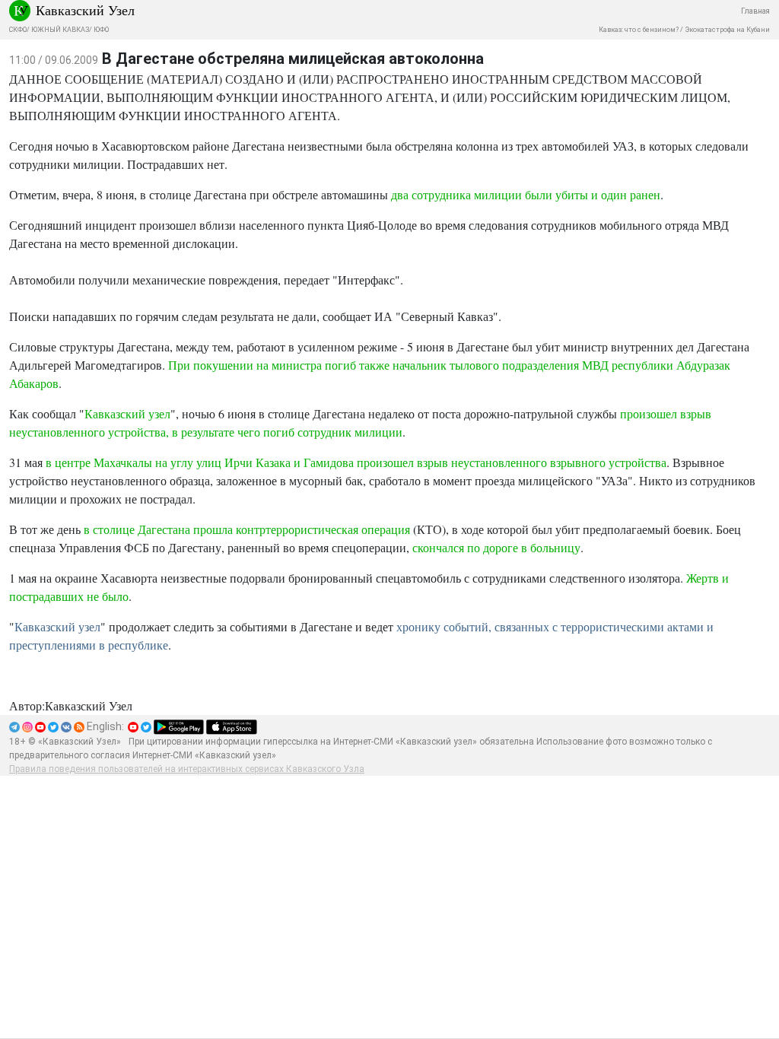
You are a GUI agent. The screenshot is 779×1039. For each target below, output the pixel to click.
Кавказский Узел (85, 10)
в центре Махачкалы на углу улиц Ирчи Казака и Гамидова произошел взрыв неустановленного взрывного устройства (356, 462)
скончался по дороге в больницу (496, 547)
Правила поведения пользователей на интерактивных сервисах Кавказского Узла (186, 769)
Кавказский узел (127, 413)
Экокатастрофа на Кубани (727, 29)
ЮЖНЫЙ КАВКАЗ (60, 29)
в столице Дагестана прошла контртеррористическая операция (247, 529)
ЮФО (101, 29)
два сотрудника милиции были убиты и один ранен (525, 194)
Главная (755, 11)
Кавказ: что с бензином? (639, 29)
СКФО (18, 29)
